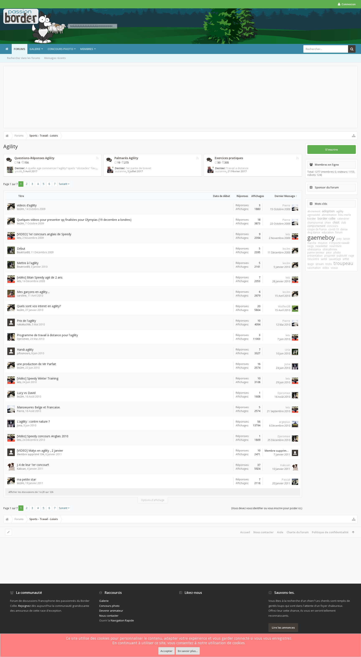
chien (328, 222)
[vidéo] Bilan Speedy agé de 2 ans (39, 277)
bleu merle (344, 215)
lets (19, 238)
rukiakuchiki (24, 324)
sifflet (346, 259)
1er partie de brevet (138, 168)
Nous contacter (263, 532)
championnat (315, 222)
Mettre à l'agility (27, 263)
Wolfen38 (284, 306)
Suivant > (64, 184)
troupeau (343, 263)
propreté (329, 255)
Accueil (245, 532)
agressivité (313, 215)
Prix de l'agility (26, 321)
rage (351, 255)
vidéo (325, 268)
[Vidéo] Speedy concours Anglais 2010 (42, 436)
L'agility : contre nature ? (33, 421)
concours (332, 226)
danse (344, 229)
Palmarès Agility (126, 158)
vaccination (314, 268)
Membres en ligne (327, 164)
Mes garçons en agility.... (33, 292)
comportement (316, 226)
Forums (19, 49)
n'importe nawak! (339, 243)
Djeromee (23, 339)
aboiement (313, 211)
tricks (328, 264)
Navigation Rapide (122, 620)
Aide (280, 532)
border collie (327, 218)
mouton (322, 243)
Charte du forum (298, 532)
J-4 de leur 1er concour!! (33, 465)
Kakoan (21, 468)
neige (310, 246)
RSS (97, 158)
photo (337, 252)
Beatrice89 (23, 252)
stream (319, 264)
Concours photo (60, 49)
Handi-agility (25, 350)
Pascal (286, 479)
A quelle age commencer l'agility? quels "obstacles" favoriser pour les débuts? (75, 168)
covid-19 (333, 229)
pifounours (23, 353)
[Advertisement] (180, 97)
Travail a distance (237, 168)
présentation (315, 255)
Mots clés (321, 204)
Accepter (166, 651)
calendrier (343, 218)
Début (21, 249)
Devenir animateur (111, 610)
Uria (287, 350)
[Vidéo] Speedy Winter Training (37, 378)
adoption (328, 211)
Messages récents (55, 58)
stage (310, 264)
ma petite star (26, 479)
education (328, 232)
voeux (334, 268)
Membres (86, 49)
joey (339, 238)
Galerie (34, 49)
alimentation (329, 215)
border (311, 218)
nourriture (335, 246)
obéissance (314, 249)
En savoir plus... (188, 651)
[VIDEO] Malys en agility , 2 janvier (40, 450)
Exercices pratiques (229, 158)
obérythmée (330, 249)
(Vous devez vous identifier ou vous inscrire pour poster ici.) (266, 508)
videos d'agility (27, 205)
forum (339, 232)
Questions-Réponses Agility (34, 158)
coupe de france (317, 229)
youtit (18, 171)
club (343, 222)
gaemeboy (321, 237)
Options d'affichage (152, 500)
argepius (284, 422)
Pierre (286, 205)
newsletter (321, 246)
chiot (336, 222)
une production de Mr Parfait (36, 364)
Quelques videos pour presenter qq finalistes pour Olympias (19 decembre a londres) (74, 220)
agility (339, 211)
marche (311, 243)
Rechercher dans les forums (23, 58)
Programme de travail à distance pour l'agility (47, 335)
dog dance (313, 232)
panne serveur (315, 252)
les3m (20, 209)
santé (324, 259)
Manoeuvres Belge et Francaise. (38, 407)
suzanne (120, 171)
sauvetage (335, 259)
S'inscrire (331, 149)
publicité (342, 255)
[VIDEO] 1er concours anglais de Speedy (44, 234)
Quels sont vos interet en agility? (39, 306)
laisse (346, 238)
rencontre (313, 259)
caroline (22, 295)
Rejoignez (24, 606)
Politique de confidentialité (330, 532)
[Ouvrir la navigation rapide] (353, 136)
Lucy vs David (26, 393)
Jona (287, 364)
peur (329, 252)
